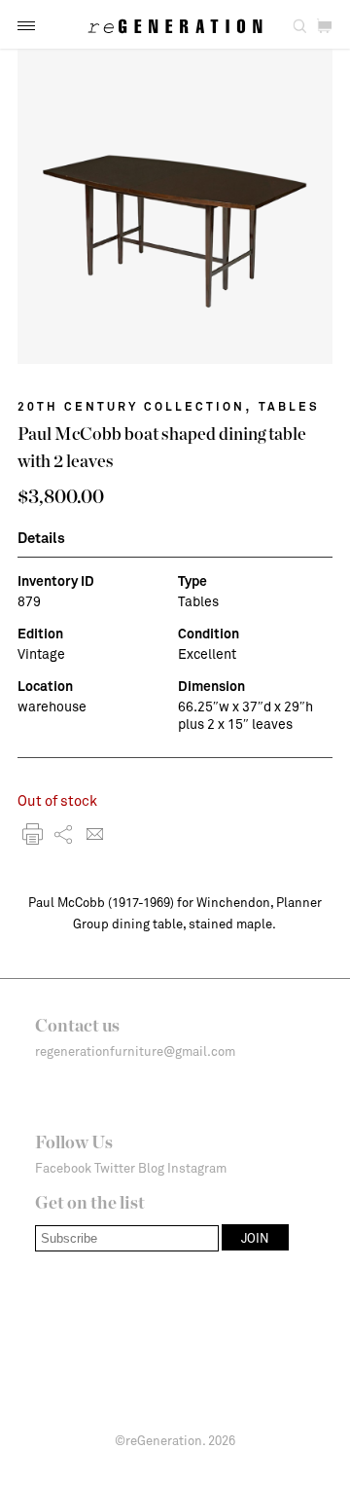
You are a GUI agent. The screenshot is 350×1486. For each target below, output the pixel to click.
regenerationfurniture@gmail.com (135, 1051)
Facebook (63, 1168)
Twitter (114, 1168)
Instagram (197, 1168)
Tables (289, 406)
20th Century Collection (131, 406)
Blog (151, 1168)
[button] (26, 26)
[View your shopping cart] (324, 26)
